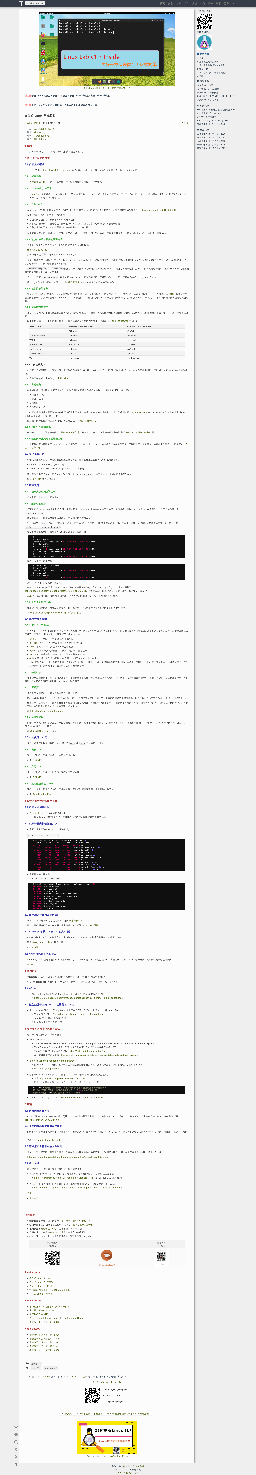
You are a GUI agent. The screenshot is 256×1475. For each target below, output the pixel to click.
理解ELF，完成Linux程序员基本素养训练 (107, 1456)
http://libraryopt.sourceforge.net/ (47, 710)
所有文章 (98, 1413)
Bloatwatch (35, 813)
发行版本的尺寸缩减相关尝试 (213, 72)
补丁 (34, 294)
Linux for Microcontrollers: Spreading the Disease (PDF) (64, 1177)
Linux (35, 1368)
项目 (186, 3)
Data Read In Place (42, 794)
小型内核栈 (63, 378)
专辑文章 (204, 81)
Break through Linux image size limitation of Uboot (223, 120)
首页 (162, 3)
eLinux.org (39, 132)
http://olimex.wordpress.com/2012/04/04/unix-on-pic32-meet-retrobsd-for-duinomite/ (78, 1187)
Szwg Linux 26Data (42, 942)
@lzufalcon (40, 139)
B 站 (54, 1228)
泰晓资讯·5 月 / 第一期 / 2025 (211, 144)
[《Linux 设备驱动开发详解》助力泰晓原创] (16, 1456)
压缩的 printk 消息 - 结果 (136, 432)
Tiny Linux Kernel (139, 412)
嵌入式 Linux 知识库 (44, 128)
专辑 (178, 3)
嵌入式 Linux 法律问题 (208, 92)
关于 (218, 3)
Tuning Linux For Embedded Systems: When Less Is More (72, 1097)
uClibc (32, 639)
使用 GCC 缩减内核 (37, 249)
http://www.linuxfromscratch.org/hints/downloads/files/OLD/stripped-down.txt (68, 1156)
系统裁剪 (34, 1198)
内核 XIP (36, 760)
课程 (194, 3)
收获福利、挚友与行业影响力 (76, 1220)
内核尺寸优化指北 (38, 181)
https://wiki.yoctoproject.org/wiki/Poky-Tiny (62, 1078)
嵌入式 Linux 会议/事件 (208, 88)
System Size (50, 1368)
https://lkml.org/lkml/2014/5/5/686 (158, 209)
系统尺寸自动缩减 (87, 420)
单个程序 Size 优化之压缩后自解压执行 (216, 109)
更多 (226, 3)
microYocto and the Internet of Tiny (88, 1051)
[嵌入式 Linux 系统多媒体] (16, 1449)
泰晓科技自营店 (58, 1232)
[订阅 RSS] (233, 3)
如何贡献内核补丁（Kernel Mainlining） (216, 96)
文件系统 (36, 479)
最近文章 (204, 129)
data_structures (120, 320)
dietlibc (33, 642)
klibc (32, 646)
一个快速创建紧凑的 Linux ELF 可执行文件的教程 (55, 612)
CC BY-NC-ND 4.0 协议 (75, 1376)
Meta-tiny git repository (46, 1068)
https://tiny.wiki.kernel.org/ (56, 170)
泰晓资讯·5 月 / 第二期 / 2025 (211, 140)
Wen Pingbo (33, 122)
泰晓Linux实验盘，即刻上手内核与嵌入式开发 (106, 87)
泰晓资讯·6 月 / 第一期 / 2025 (211, 123)
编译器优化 (73, 282)
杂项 (201, 76)
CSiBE (30, 964)
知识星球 (139, 1466)
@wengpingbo (41, 135)
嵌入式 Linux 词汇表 (206, 85)
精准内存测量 (91, 925)
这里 (29, 595)
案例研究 (203, 68)
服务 (210, 3)
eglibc (32, 650)
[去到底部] (16, 1427)
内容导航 (204, 53)
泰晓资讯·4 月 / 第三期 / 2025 (211, 148)
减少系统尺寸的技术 (209, 61)
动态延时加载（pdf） (41, 730)
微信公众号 (129, 1466)
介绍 (201, 58)
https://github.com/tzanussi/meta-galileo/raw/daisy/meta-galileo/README (99, 1054)
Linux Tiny (35, 194)
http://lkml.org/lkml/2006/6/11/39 (42, 1119)
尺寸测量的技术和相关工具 (212, 65)
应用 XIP (36, 777)
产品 (202, 3)
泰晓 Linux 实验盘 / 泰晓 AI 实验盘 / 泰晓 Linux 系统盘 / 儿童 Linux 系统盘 (70, 95)
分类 (29, 1193)
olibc (32, 658)
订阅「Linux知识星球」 (83, 1224)
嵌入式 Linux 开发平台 (208, 99)
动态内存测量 (76, 920)
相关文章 (204, 105)
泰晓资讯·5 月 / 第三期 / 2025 (211, 137)
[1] (33, 282)
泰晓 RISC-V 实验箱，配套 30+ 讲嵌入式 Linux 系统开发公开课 (64, 104)
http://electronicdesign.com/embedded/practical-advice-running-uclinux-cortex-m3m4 (79, 997)
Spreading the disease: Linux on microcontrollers (79, 1014)
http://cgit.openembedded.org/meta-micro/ (51, 1060)
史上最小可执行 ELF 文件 (209, 113)
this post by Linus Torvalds (46, 1139)
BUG (171, 294)
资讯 (170, 3)
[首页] (16, 1434)
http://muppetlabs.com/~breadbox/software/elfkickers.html (55, 590)
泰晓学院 (45, 1228)
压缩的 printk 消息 (70, 432)
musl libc (34, 654)
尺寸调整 (34, 947)
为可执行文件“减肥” (206, 116)
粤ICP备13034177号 (128, 1472)
